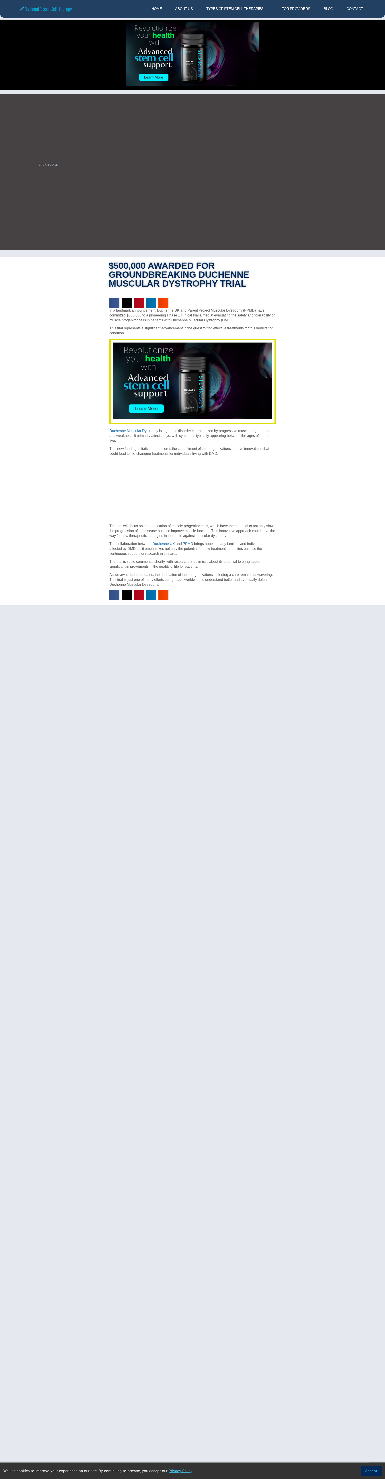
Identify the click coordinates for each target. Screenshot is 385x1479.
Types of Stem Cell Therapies (235, 9)
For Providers (296, 9)
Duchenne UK (163, 544)
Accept (371, 1471)
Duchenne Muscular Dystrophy (133, 431)
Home (157, 9)
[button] (114, 303)
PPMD (188, 544)
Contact (354, 9)
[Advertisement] (192, 490)
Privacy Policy (180, 1471)
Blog (328, 9)
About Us (184, 9)
